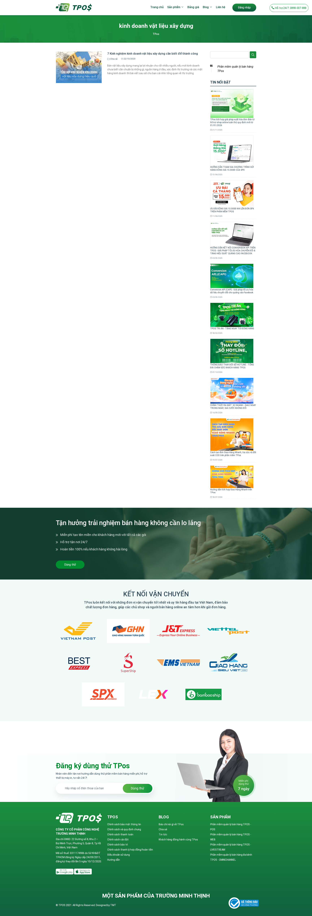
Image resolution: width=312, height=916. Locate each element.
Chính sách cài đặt (118, 839)
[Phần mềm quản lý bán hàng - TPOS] (74, 7)
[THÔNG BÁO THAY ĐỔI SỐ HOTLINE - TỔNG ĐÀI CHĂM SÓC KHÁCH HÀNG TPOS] (231, 350)
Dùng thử (70, 564)
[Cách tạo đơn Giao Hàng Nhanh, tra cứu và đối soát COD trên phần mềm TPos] (231, 434)
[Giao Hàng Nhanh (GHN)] (128, 631)
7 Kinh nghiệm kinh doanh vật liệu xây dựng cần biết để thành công (152, 53)
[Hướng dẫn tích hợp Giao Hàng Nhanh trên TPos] (231, 476)
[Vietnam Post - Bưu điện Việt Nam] (78, 631)
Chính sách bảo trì (117, 844)
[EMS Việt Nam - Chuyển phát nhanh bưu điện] (178, 662)
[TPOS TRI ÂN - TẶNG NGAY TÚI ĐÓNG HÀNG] (231, 314)
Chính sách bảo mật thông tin (124, 824)
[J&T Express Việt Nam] (178, 631)
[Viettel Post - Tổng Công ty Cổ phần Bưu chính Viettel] (228, 631)
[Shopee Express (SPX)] (103, 694)
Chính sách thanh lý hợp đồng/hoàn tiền (130, 849)
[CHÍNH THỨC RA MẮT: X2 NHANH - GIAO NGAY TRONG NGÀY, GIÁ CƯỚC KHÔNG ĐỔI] (231, 390)
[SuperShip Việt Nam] (128, 663)
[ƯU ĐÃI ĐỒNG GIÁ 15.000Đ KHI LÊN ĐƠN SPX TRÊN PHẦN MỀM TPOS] (231, 193)
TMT (113, 905)
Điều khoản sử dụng (118, 854)
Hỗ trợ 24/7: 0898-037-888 (290, 8)
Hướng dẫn (113, 859)
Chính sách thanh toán (120, 834)
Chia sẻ (163, 829)
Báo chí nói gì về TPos (171, 824)
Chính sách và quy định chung (124, 829)
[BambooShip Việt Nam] (203, 694)
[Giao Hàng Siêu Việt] (228, 662)
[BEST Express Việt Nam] (78, 662)
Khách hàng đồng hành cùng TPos (178, 839)
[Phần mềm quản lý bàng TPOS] (65, 871)
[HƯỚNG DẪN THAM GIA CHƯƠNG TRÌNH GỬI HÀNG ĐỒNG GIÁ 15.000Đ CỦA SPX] (231, 150)
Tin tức (163, 834)
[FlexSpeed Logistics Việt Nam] (153, 694)
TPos (156, 34)
